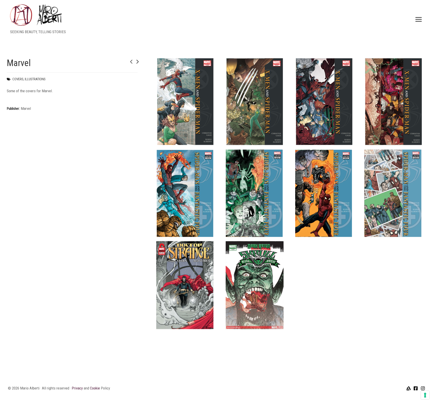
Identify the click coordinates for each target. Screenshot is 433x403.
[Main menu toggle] (419, 19)
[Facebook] (415, 388)
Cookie (95, 388)
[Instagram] (423, 388)
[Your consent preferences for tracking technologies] (425, 395)
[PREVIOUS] (127, 62)
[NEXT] (134, 62)
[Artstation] (408, 388)
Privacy (77, 388)
